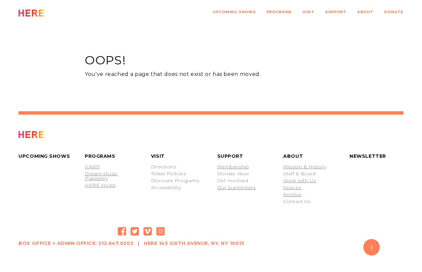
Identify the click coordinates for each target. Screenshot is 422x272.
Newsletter (367, 156)
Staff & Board (299, 173)
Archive (292, 194)
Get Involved (233, 180)
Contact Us (297, 201)
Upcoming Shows (234, 12)
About (365, 12)
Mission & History (304, 166)
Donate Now (233, 173)
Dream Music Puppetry (101, 176)
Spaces (292, 187)
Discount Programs (175, 180)
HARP (92, 166)
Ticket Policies (168, 173)
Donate (394, 12)
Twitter (135, 231)
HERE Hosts (100, 185)
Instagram (160, 231)
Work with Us (299, 180)
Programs (279, 12)
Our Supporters (236, 187)
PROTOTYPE (45, 134)
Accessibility (166, 187)
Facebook (122, 231)
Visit (308, 12)
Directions (163, 166)
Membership (233, 166)
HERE (45, 13)
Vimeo (147, 231)
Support (335, 12)
